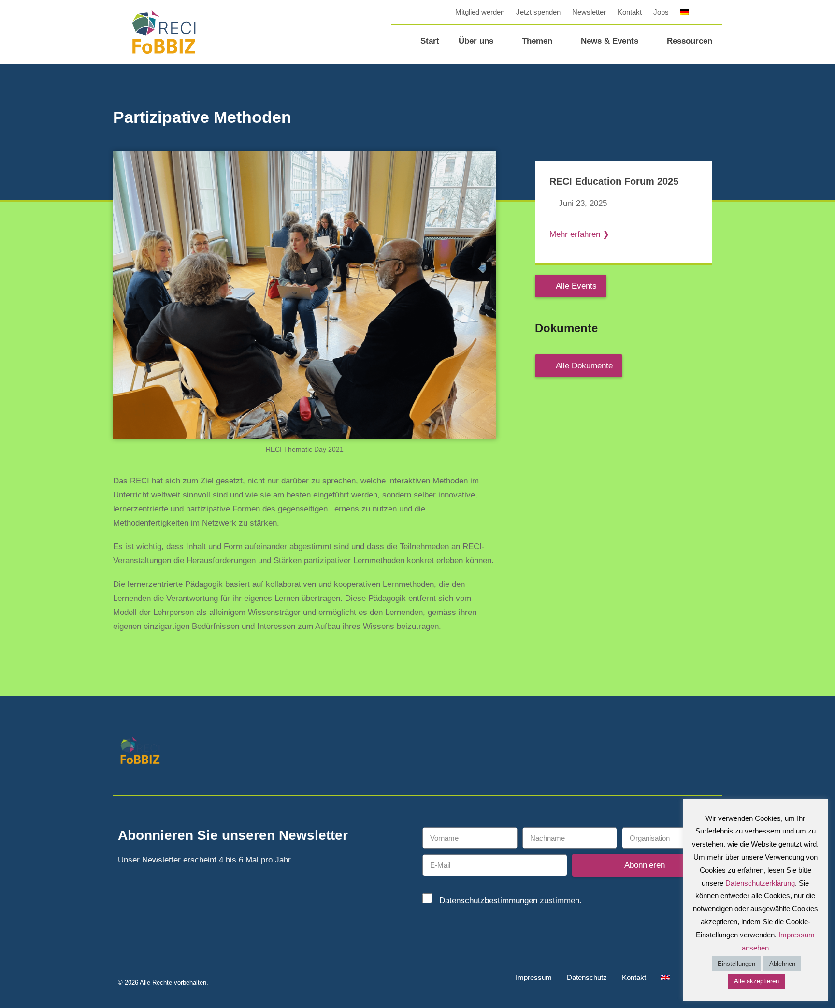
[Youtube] (711, 752)
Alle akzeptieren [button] (756, 981)
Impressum (534, 977)
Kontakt (630, 12)
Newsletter (589, 12)
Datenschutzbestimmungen (488, 900)
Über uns (476, 40)
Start (429, 40)
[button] (714, 12)
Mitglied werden (479, 12)
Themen (537, 40)
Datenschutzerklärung (760, 883)
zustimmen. (510, 900)
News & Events (609, 40)
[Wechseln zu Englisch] (665, 977)
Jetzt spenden (538, 12)
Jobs (661, 12)
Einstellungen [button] (736, 963)
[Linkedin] (689, 752)
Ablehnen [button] (782, 963)
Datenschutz (587, 977)
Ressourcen (689, 40)
